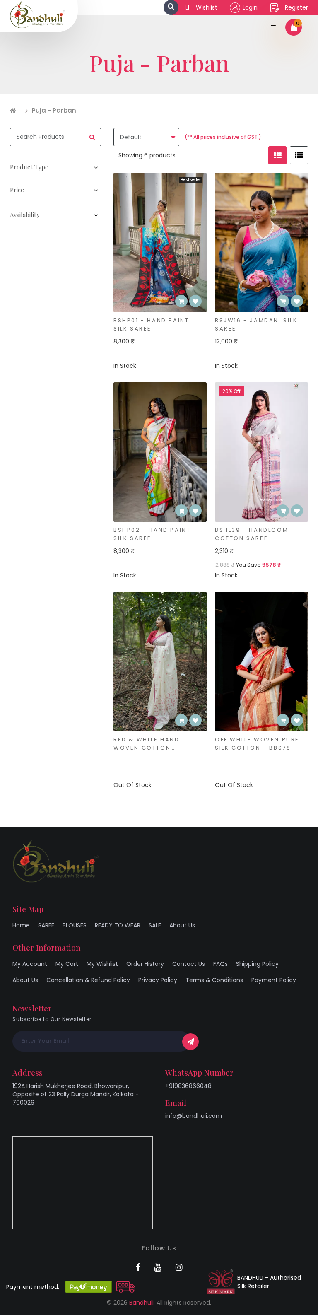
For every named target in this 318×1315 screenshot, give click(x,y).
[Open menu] (270, 23)
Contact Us (188, 964)
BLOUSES (75, 925)
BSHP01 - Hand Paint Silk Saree (151, 324)
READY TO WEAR (117, 925)
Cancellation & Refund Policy (88, 980)
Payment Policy (273, 980)
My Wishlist (102, 964)
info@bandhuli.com (193, 1116)
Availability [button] (25, 214)
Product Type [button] (29, 167)
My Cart (66, 964)
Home (21, 925)
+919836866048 (188, 1086)
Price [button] (17, 190)
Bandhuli (141, 1302)
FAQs (220, 964)
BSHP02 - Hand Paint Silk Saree (151, 534)
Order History (145, 964)
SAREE (46, 925)
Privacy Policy (157, 980)
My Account (29, 964)
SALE (155, 925)
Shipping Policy (257, 964)
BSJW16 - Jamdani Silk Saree (256, 324)
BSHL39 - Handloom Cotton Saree (251, 534)
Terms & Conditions (214, 980)
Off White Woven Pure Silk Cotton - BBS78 (257, 744)
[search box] (171, 7)
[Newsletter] (190, 1041)
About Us (182, 925)
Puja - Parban (54, 110)
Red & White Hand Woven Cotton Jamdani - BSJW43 (147, 744)
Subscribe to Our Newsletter (52, 1019)
